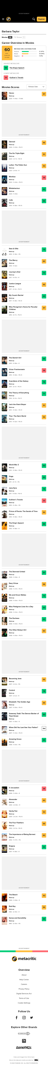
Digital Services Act (24, 993)
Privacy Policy (24, 989)
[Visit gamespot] (24, 1035)
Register (41, 19)
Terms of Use (24, 998)
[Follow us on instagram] (24, 1019)
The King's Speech (16, 68)
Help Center (24, 980)
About (24, 975)
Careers (24, 984)
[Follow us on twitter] (31, 1019)
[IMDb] (36, 1060)
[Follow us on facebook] (17, 1019)
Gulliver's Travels (16, 78)
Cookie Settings (24, 1003)
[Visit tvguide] (24, 1042)
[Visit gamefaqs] (24, 1048)
